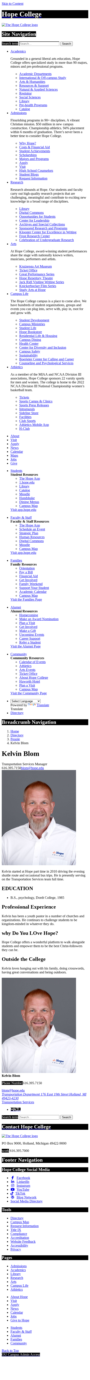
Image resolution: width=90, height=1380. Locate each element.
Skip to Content (12, 3)
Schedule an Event (32, 529)
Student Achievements (34, 151)
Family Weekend (31, 584)
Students (16, 471)
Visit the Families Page (26, 599)
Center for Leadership (34, 220)
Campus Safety (29, 351)
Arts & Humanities (32, 81)
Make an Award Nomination (39, 619)
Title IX (15, 1230)
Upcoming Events (31, 634)
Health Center (28, 343)
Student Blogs (29, 174)
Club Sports (27, 421)
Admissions (18, 113)
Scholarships (28, 155)
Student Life (27, 328)
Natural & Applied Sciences (38, 89)
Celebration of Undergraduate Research (46, 240)
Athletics (16, 367)
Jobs (13, 459)
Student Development (34, 320)
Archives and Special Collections (42, 224)
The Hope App (29, 478)
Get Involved (28, 580)
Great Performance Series (36, 274)
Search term (10, 43)
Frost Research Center (34, 236)
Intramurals (27, 409)
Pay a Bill (26, 572)
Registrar (25, 93)
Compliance (18, 1234)
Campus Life (19, 294)
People (15, 739)
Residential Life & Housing (38, 336)
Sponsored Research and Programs (43, 228)
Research (16, 182)
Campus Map (28, 506)
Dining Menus (29, 502)
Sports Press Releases (34, 405)
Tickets (24, 397)
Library (24, 101)
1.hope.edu (27, 482)
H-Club (24, 428)
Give (13, 463)
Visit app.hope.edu (23, 510)
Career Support (29, 638)
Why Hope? (27, 143)
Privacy (15, 1249)
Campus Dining (30, 340)
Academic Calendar (33, 592)
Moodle (24, 494)
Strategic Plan (28, 533)
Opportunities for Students (37, 216)
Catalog (24, 109)
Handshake (27, 498)
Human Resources (32, 537)
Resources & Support (34, 85)
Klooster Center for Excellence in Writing (47, 232)
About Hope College (33, 677)
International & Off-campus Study (42, 78)
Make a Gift (27, 631)
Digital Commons (31, 212)
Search (66, 43)
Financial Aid (28, 576)
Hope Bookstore (30, 332)
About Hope (19, 1297)
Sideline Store (28, 413)
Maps (14, 455)
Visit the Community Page (28, 693)
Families (16, 560)
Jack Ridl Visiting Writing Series (41, 282)
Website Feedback (23, 1241)
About (14, 436)
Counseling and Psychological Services (46, 363)
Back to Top (10, 1350)
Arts (13, 244)
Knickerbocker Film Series (37, 286)
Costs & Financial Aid (34, 147)
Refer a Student (30, 642)
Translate (43, 705)
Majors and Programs (34, 159)
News (14, 448)
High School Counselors (36, 170)
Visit (22, 166)
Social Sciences (30, 97)
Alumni (15, 607)
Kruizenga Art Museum (35, 266)
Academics (18, 51)
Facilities (25, 417)
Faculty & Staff (21, 517)
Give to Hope (19, 1320)
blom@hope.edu (32, 768)
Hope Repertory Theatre (36, 278)
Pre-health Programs (33, 105)
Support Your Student (34, 588)
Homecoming (28, 615)
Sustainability (28, 355)
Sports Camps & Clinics (35, 401)
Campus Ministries (32, 324)
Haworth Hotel (29, 681)
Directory (17, 713)
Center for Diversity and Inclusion (42, 347)
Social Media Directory (26, 1201)
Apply (23, 163)
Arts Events (27, 670)
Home (14, 731)
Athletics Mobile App (34, 425)
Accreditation (19, 1237)
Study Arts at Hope (32, 290)
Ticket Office (28, 270)
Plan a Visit (27, 623)
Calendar (16, 451)
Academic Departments (35, 74)
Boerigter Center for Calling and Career (46, 359)
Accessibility (19, 1245)
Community (18, 654)
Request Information (33, 178)
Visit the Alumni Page (25, 646)
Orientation (27, 568)
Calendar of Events (32, 662)
